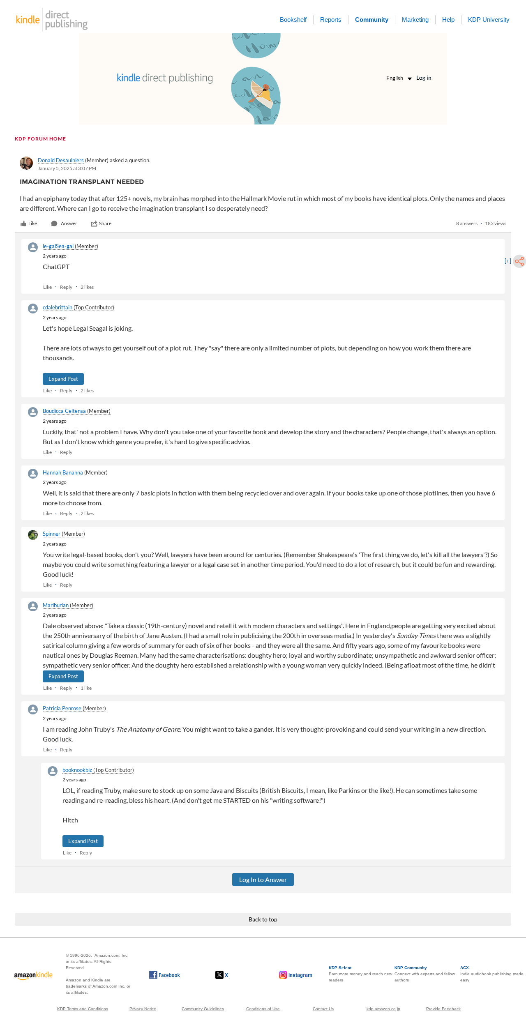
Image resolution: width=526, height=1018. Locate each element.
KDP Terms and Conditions (82, 1008)
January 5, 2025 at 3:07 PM (67, 168)
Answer (69, 223)
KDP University (489, 19)
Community (371, 19)
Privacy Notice (142, 1008)
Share (105, 223)
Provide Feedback (443, 1008)
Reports (330, 19)
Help (448, 19)
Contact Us (323, 1008)
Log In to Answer (263, 879)
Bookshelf (293, 19)
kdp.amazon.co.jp (383, 1008)
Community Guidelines (203, 1008)
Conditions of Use (263, 1008)
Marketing (415, 19)
